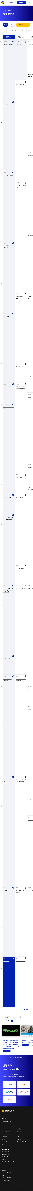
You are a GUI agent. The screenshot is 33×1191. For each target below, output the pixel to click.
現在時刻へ (27, 1009)
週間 (5, 25)
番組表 (11, 3)
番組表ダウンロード (22, 25)
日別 (12, 25)
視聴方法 (21, 3)
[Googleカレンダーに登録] (13, 41)
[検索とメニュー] (29, 2)
